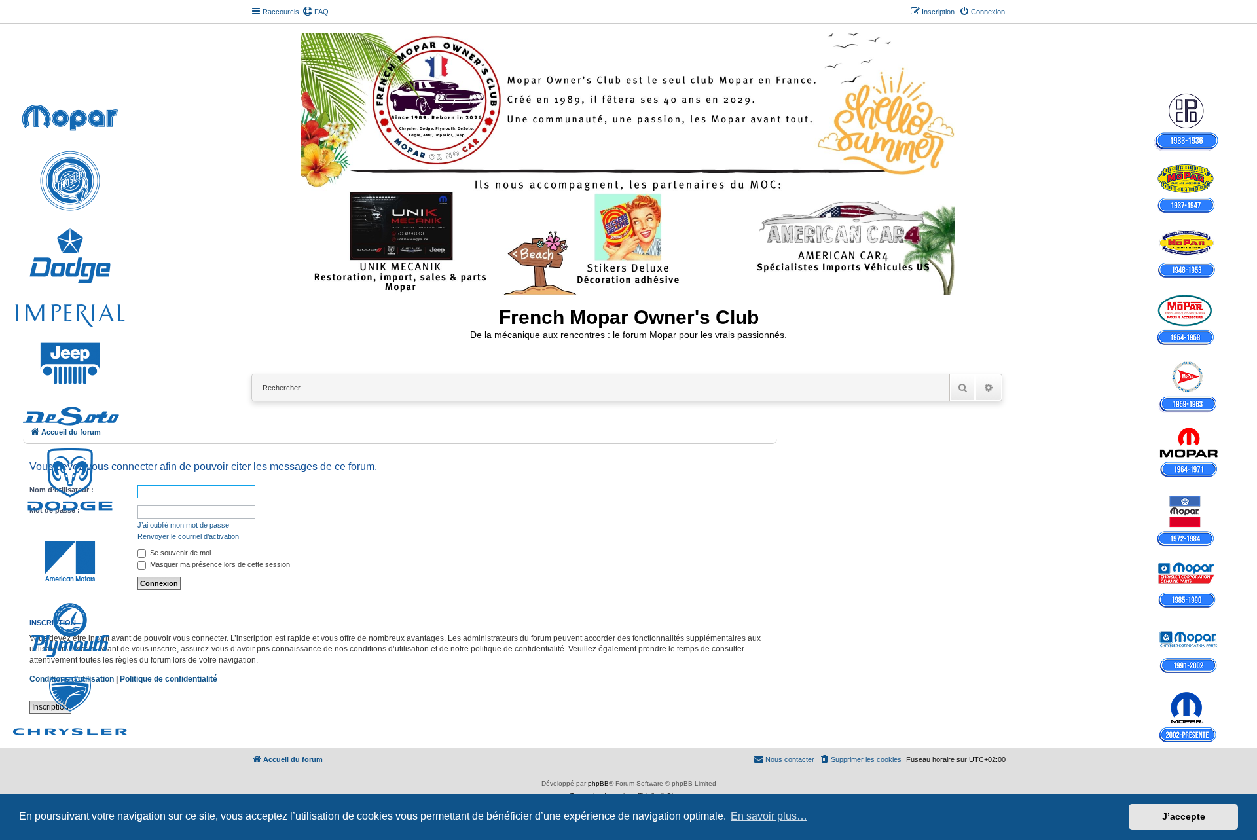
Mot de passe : (54, 510)
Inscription (50, 707)
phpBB (598, 783)
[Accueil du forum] (629, 162)
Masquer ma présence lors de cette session (219, 564)
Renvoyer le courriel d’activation (188, 536)
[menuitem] (315, 12)
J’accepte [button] (1183, 816)
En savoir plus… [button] (769, 816)
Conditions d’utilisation (71, 679)
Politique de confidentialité (168, 679)
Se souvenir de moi (179, 553)
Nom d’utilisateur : (61, 490)
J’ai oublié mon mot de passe (183, 525)
